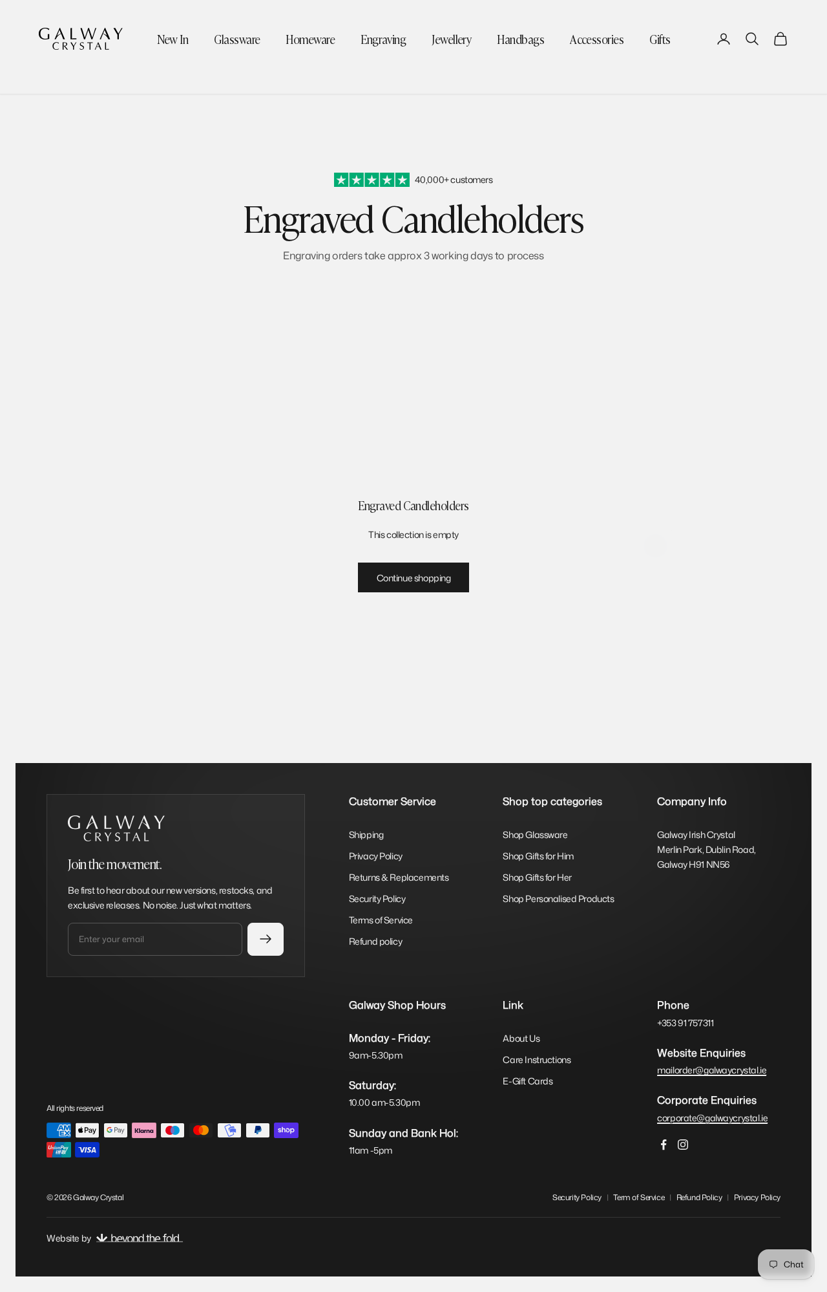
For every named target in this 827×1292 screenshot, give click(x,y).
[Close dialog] (655, 477)
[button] (585, 622)
